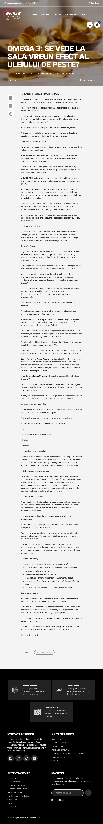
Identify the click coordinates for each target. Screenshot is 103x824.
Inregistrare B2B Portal (16, 785)
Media (17, 73)
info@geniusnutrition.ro (12, 3)
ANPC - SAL (12, 807)
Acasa (10, 73)
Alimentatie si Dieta (44, 652)
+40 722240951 (30, 3)
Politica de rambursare (61, 750)
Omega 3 (45, 376)
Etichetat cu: (26, 652)
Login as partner (58, 757)
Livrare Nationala (59, 743)
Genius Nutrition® (33, 818)
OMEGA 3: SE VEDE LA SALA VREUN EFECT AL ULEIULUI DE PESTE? (50, 73)
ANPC (9, 803)
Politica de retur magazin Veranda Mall (68, 753)
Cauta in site (57, 739)
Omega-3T (60, 626)
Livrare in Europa (59, 746)
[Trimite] (88, 792)
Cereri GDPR (12, 799)
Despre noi (11, 778)
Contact (55, 761)
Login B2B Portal (14, 782)
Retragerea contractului (17, 789)
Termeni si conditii (14, 792)
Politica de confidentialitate (18, 796)
